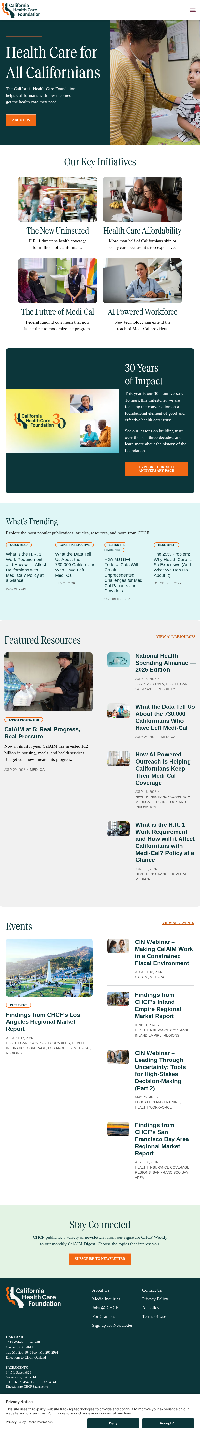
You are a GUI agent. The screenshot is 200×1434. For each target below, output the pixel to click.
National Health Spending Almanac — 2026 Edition (165, 662)
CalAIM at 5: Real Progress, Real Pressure (42, 733)
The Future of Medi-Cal (57, 312)
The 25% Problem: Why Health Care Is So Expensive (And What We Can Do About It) (173, 565)
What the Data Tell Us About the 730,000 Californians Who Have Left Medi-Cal (75, 565)
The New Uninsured (57, 231)
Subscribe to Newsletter (100, 1259)
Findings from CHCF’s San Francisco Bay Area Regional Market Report (162, 1139)
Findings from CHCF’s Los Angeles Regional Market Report (43, 1022)
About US (21, 120)
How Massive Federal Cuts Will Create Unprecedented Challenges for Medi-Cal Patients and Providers (124, 575)
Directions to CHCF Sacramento (27, 1386)
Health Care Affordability (142, 231)
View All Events (178, 923)
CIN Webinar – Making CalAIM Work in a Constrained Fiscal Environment (164, 952)
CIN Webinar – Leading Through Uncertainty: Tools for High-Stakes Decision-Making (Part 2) (160, 1070)
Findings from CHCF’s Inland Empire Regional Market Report (158, 1005)
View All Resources (176, 636)
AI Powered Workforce (143, 312)
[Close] (193, 10)
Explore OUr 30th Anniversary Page (156, 468)
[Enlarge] (90, 183)
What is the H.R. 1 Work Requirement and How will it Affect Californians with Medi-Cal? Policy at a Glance (26, 567)
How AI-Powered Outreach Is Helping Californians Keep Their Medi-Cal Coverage (163, 768)
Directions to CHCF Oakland (26, 1357)
